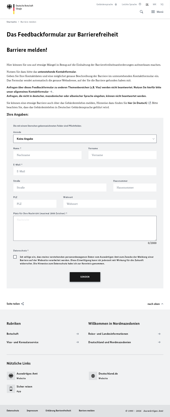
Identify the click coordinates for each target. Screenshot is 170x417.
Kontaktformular (39, 91)
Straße (16, 181)
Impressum (32, 410)
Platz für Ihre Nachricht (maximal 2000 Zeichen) (40, 213)
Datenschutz (13, 410)
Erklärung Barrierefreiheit (58, 410)
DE (147, 4)
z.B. (93, 87)
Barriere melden (87, 410)
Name (17, 148)
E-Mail (18, 164)
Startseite (12, 22)
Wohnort (68, 197)
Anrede (17, 132)
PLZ (15, 197)
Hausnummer (120, 181)
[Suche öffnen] (140, 9)
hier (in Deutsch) (137, 103)
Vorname (93, 148)
